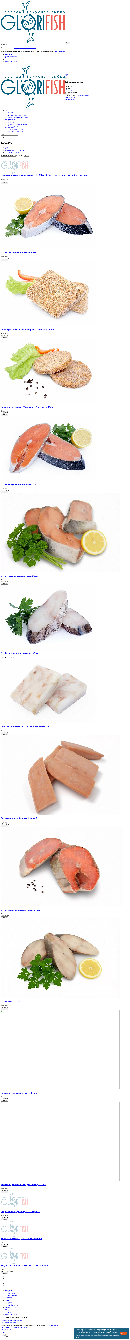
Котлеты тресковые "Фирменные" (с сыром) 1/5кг (27, 407)
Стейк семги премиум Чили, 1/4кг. (18, 252)
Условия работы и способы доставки (20, 1299)
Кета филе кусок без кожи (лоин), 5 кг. (20, 818)
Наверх (3, 1332)
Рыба (10, 1302)
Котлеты (7, 147)
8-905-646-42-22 (25, 1327)
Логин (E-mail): (69, 86)
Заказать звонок (70, 99)
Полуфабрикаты (13, 1304)
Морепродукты (13, 1305)
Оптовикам (8, 58)
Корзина (67, 74)
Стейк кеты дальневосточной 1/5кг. (19, 576)
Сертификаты (12, 1295)
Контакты (8, 63)
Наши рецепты (13, 1311)
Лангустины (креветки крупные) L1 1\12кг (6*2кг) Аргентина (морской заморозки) (44, 175)
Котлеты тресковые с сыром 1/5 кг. (19, 1093)
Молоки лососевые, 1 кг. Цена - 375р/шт (21, 1238)
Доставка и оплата (11, 56)
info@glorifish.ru (6, 1329)
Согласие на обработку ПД (9, 1322)
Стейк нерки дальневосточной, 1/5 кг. (20, 910)
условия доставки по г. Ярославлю (25, 48)
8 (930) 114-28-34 (59, 51)
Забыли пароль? (70, 90)
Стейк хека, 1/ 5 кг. (10, 1001)
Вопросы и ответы (11, 61)
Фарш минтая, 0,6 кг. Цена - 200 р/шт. (20, 1211)
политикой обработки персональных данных (98, 1332)
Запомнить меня (72, 92)
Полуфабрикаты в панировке (14, 150)
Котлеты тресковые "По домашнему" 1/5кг (23, 1184)
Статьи (10, 1312)
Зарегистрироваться (83, 96)
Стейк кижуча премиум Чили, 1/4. (18, 484)
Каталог (7, 1300)
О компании (9, 54)
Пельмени (8, 149)
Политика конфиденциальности (11, 1320)
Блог (6, 59)
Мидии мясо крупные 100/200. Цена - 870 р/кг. (24, 1265)
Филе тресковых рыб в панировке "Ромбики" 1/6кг (27, 329)
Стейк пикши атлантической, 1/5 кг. (19, 653)
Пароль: (67, 88)
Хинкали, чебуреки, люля (13, 152)
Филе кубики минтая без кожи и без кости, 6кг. (25, 726)
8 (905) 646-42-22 (70, 97)
